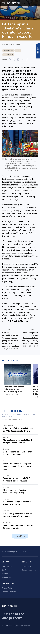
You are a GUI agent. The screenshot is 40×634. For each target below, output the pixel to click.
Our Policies (6, 577)
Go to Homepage (8, 552)
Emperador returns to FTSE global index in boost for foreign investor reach (17, 466)
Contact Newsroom (29, 570)
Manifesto (5, 574)
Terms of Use (8, 583)
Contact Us (27, 562)
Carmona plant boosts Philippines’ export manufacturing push (14, 389)
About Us (6, 562)
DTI (18, 50)
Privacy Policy (7, 588)
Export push (8, 50)
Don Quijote (8, 54)
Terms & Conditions (9, 592)
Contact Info (26, 566)
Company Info (7, 566)
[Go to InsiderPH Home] (13, 3)
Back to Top (25, 552)
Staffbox (5, 570)
